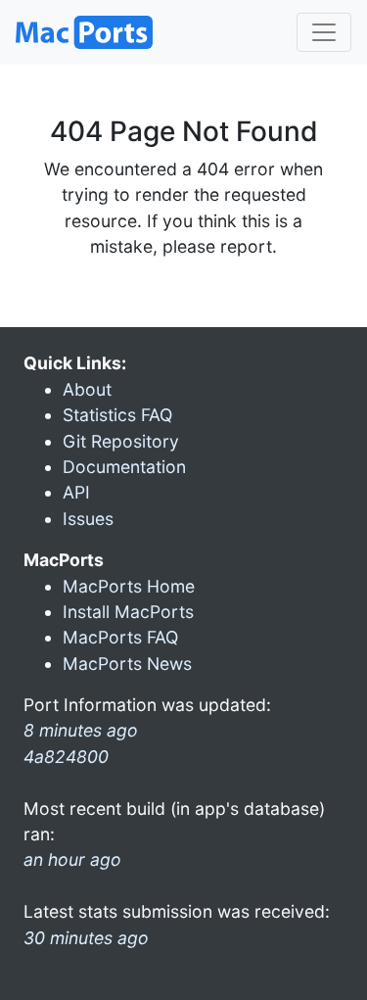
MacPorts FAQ (120, 637)
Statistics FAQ (117, 415)
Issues (88, 518)
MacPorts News (127, 663)
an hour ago (72, 859)
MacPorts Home (129, 586)
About (87, 389)
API (76, 492)
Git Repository (121, 441)
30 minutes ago (86, 938)
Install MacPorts (128, 611)
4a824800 (66, 756)
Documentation (124, 466)
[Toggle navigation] (324, 32)
